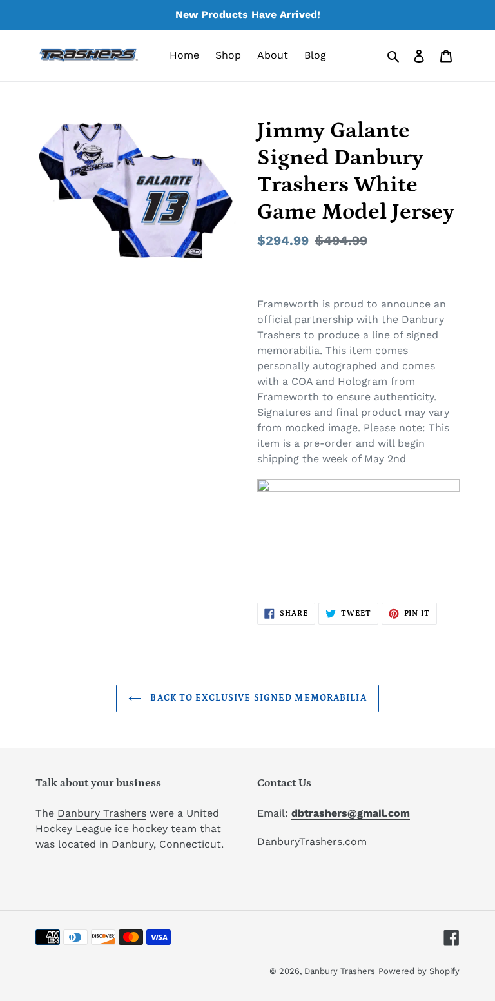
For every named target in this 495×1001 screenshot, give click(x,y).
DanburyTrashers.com (312, 841)
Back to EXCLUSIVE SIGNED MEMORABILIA (257, 698)
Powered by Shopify (419, 971)
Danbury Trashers (101, 813)
